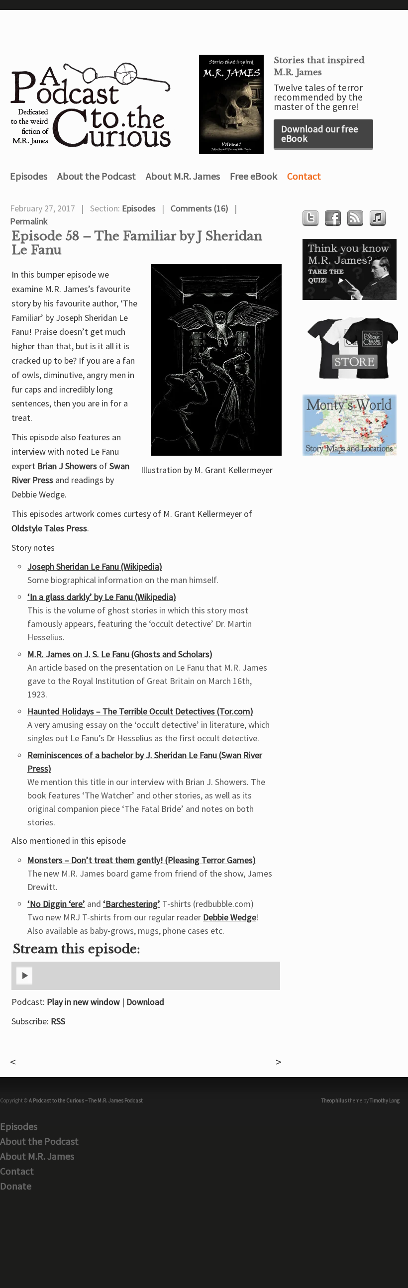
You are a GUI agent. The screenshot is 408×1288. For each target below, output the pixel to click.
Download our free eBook (319, 133)
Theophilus (334, 1100)
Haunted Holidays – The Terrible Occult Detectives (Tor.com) (140, 711)
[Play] (24, 982)
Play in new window (83, 1001)
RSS (58, 1021)
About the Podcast (96, 176)
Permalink (29, 221)
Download (145, 1001)
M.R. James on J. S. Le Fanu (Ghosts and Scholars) (119, 654)
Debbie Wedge (229, 917)
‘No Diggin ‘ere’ (56, 903)
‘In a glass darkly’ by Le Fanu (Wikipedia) (101, 596)
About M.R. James (183, 176)
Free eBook (253, 176)
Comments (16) (199, 208)
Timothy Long (385, 1100)
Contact (304, 176)
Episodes (28, 176)
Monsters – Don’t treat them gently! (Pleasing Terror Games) (141, 860)
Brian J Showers (67, 466)
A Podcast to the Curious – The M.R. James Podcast (86, 1100)
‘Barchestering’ (131, 903)
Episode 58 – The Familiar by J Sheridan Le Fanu (136, 243)
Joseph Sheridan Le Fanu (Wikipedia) (94, 566)
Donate (15, 1186)
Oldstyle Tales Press (49, 528)
